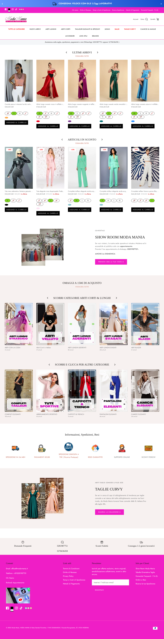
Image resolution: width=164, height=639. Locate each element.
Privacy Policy (68, 576)
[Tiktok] (16, 9)
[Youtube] (9, 10)
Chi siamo (75, 10)
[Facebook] (6, 9)
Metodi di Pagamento (132, 10)
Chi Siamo (10, 578)
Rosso (38, 121)
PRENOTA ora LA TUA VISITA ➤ (111, 262)
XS (8, 113)
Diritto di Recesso (85, 10)
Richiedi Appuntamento (15, 582)
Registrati (99, 590)
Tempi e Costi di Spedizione (101, 10)
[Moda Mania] (16, 19)
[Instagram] (13, 9)
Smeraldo (101, 121)
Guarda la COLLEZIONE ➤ (109, 512)
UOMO (107, 29)
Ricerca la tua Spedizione (145, 583)
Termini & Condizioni (71, 568)
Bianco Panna (133, 205)
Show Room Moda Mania (145, 568)
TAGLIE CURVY (130, 29)
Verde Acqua (69, 205)
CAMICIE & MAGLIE (148, 29)
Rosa (38, 208)
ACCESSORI (70, 36)
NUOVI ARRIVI (35, 29)
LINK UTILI (83, 36)
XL (39, 116)
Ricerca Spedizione (118, 10)
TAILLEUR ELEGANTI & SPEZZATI (87, 29)
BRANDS (95, 36)
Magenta (69, 121)
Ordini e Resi (141, 580)
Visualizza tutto (82, 56)
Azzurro (133, 121)
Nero (6, 205)
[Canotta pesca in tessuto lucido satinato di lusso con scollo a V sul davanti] (19, 81)
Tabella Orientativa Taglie (145, 572)
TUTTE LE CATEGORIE (16, 29)
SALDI (117, 29)
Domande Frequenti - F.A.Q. (149, 10)
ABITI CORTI (65, 29)
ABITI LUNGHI (51, 29)
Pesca (6, 117)
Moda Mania (15, 628)
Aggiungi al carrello (16, 122)
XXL (46, 116)
